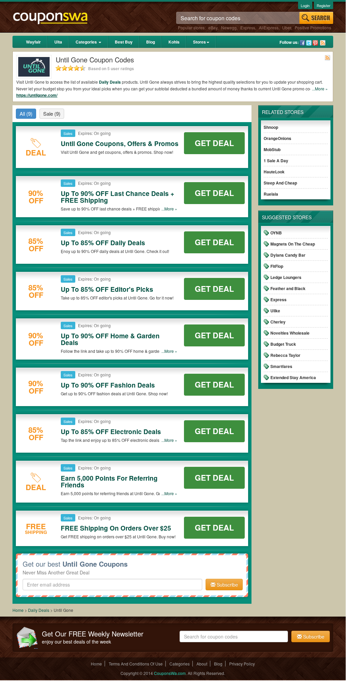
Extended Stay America (293, 377)
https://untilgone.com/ (36, 95)
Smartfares (281, 366)
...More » (320, 88)
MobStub (272, 149)
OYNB (276, 233)
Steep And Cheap (280, 183)
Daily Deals (110, 82)
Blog (150, 42)
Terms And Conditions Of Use (136, 663)
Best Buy (124, 42)
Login (305, 5)
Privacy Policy (242, 663)
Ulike (275, 311)
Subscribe (226, 584)
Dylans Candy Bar (287, 255)
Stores (199, 42)
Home (18, 610)
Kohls (174, 42)
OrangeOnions (277, 138)
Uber (286, 27)
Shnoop (271, 127)
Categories (87, 42)
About (201, 663)
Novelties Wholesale (290, 333)
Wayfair (33, 42)
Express (247, 27)
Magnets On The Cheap (292, 244)
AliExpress (268, 27)
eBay (212, 27)
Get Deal (214, 142)
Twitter (309, 43)
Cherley (278, 322)
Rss (322, 43)
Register (323, 5)
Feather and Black (287, 288)
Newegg (229, 27)
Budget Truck (283, 344)
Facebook (302, 43)
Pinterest (315, 43)
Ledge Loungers (285, 277)
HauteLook (274, 172)
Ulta (58, 42)
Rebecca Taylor (285, 355)
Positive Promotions (313, 27)
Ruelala (271, 194)
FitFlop (276, 266)
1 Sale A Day (276, 161)
